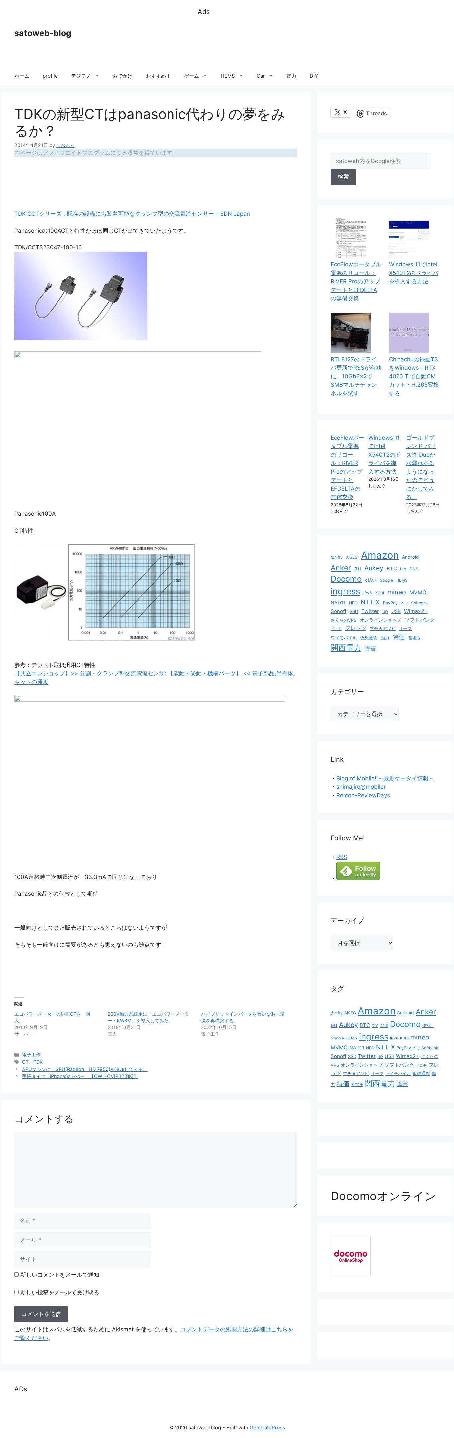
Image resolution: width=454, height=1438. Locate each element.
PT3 (404, 603)
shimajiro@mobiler (361, 786)
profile (50, 76)
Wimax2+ (416, 611)
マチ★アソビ (383, 628)
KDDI (379, 593)
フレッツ (355, 628)
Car (261, 76)
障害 (370, 648)
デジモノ (81, 76)
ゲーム (191, 76)
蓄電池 (414, 637)
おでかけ (123, 76)
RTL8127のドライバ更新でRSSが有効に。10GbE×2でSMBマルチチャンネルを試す (356, 376)
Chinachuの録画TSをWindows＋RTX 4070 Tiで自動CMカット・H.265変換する (414, 376)
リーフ (405, 628)
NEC (353, 602)
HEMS (228, 76)
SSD (354, 611)
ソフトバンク (420, 620)
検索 (343, 176)
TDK (38, 1062)
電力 (291, 76)
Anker (341, 567)
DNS (414, 568)
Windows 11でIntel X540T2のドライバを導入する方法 (413, 273)
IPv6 (367, 592)
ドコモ (336, 629)
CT (25, 1062)
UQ (385, 611)
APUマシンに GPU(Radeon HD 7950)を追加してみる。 (85, 1069)
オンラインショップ (380, 620)
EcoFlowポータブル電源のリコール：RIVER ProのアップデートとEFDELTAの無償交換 (356, 281)
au (357, 568)
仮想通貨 (368, 637)
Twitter (370, 611)
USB (396, 611)
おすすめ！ (158, 76)
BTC (392, 568)
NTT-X (370, 602)
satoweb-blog (42, 33)
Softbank (419, 602)
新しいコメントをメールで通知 (59, 1274)
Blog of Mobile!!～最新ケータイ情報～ (385, 778)
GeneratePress (267, 1427)
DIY (314, 76)
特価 (399, 637)
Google (386, 580)
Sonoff (338, 611)
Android (410, 556)
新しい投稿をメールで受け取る (59, 1292)
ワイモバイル (344, 637)
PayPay (390, 602)
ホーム (21, 76)
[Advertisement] (319, 42)
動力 (385, 637)
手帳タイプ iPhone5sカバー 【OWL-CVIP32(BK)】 (80, 1076)
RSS (341, 857)
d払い (370, 580)
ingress (345, 591)
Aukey (373, 568)
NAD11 (338, 602)
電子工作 (31, 1054)
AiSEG (352, 557)
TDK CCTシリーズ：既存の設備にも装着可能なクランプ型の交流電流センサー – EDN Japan (132, 213)
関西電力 (346, 647)
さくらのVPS (343, 620)
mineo (396, 592)
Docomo (346, 579)
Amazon (380, 555)
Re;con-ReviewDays (363, 795)
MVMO (417, 592)
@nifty (337, 557)
